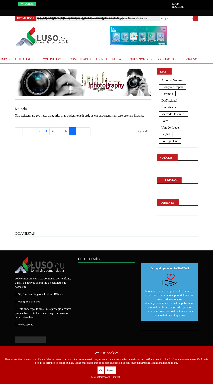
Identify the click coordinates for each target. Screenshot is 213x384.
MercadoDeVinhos (173, 114)
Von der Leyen (170, 127)
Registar (178, 7)
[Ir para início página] (18, 131)
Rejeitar (110, 370)
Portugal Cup (170, 141)
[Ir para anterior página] (26, 131)
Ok (100, 370)
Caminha (167, 94)
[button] (26, 59)
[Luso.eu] (44, 38)
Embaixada (168, 107)
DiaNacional (169, 100)
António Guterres (172, 80)
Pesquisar (195, 18)
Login (176, 4)
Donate (29, 3)
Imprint (116, 376)
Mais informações (100, 376)
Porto (164, 121)
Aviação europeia (172, 87)
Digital (165, 134)
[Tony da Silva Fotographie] (83, 82)
